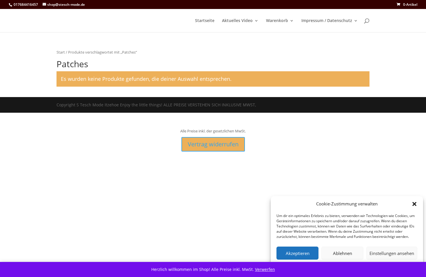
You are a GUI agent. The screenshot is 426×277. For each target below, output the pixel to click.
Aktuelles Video (237, 21)
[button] (414, 204)
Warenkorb (277, 21)
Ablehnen (342, 253)
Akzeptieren (298, 253)
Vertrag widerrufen (213, 144)
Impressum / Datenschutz (326, 21)
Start (61, 52)
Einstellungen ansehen (391, 253)
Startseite (204, 21)
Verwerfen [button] (265, 269)
